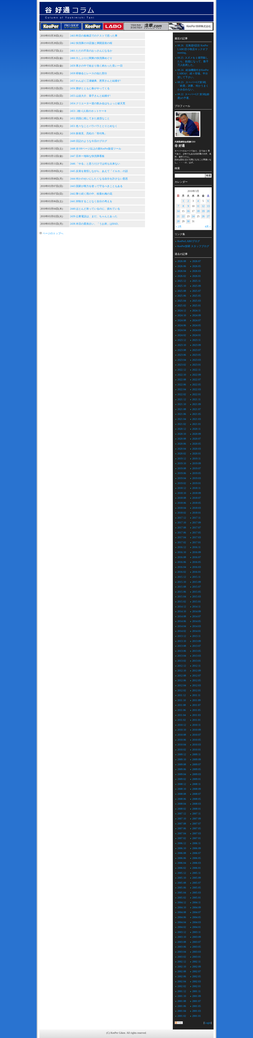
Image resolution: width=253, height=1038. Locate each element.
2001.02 (181, 1016)
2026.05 (196, 266)
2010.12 (181, 725)
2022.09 (196, 374)
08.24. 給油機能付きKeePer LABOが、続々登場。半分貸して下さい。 (193, 74)
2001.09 (196, 996)
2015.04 (181, 596)
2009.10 (181, 759)
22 (183, 216)
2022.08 (181, 379)
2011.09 (196, 700)
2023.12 (181, 340)
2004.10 (181, 907)
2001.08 (181, 1001)
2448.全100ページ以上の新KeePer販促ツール (95, 148)
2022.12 (181, 369)
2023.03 (196, 360)
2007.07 (196, 823)
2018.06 (181, 503)
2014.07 (196, 616)
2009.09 (196, 759)
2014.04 (181, 626)
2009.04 (181, 774)
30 (188, 221)
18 (198, 211)
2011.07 (196, 705)
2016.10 (181, 552)
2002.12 (181, 961)
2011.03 (196, 715)
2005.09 (196, 877)
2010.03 (196, 744)
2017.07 (196, 527)
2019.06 (181, 473)
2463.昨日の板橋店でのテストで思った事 (93, 35)
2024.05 (196, 325)
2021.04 (181, 419)
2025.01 (196, 305)
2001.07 (196, 1001)
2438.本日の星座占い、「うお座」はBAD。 (95, 223)
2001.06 (181, 1006)
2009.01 (196, 779)
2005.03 (196, 892)
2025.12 (181, 281)
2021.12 (181, 399)
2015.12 (181, 577)
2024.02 (181, 335)
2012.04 (181, 685)
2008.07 (196, 794)
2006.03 (196, 863)
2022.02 (181, 394)
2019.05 (196, 473)
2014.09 (196, 611)
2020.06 (181, 443)
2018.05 (196, 503)
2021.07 (196, 409)
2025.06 (181, 295)
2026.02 (181, 276)
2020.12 (181, 429)
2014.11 (196, 606)
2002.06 (181, 976)
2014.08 (181, 616)
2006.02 (181, 868)
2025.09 (196, 286)
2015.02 (181, 601)
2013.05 (196, 651)
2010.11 (196, 725)
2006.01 (196, 868)
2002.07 (196, 971)
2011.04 (181, 715)
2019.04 (181, 478)
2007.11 (196, 813)
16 (188, 211)
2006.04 (181, 863)
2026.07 (196, 261)
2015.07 (196, 586)
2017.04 (181, 537)
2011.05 (196, 710)
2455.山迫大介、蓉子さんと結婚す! (90, 95)
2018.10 (181, 493)
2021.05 (196, 414)
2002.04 (181, 981)
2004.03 (196, 922)
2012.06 (181, 680)
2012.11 (196, 665)
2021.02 (181, 424)
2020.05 (196, 443)
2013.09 (196, 641)
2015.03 (196, 596)
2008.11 (196, 784)
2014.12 (181, 606)
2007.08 (181, 823)
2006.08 (181, 853)
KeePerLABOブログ (188, 241)
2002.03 (196, 981)
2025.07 (196, 291)
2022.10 (181, 374)
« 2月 (179, 226)
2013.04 (181, 655)
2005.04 (181, 892)
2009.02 (181, 779)
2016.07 (196, 557)
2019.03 (196, 478)
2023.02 (181, 364)
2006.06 (181, 858)
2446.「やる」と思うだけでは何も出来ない (95, 163)
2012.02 (181, 690)
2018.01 (196, 512)
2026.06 (181, 266)
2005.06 (181, 887)
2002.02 (181, 986)
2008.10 (181, 789)
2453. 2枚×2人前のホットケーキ (88, 111)
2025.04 (181, 300)
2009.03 (196, 774)
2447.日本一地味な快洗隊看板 (87, 156)
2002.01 (196, 986)
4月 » (208, 226)
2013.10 (181, 641)
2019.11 (196, 458)
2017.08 (181, 527)
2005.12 (181, 873)
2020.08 (181, 438)
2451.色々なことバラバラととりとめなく (93, 126)
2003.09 (196, 937)
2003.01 (196, 956)
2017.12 (181, 517)
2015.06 (181, 591)
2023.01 (196, 364)
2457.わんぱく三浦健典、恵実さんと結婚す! (95, 80)
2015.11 (196, 577)
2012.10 (181, 670)
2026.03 (196, 271)
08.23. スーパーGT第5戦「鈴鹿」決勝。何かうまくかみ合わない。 (193, 86)
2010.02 (181, 749)
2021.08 (181, 409)
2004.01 (196, 927)
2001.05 (196, 1006)
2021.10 (181, 404)
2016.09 (196, 552)
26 (203, 216)
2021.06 (181, 414)
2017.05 (196, 532)
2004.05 (196, 917)
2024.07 (196, 320)
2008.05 (196, 799)
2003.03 (196, 951)
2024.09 (196, 315)
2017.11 (196, 517)
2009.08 (181, 764)
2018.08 (181, 498)
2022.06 (181, 384)
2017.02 (181, 542)
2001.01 (196, 1016)
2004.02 (181, 927)
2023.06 (181, 355)
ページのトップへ (52, 233)
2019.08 (181, 468)
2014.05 (196, 621)
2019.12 (181, 458)
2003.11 (196, 932)
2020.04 (181, 448)
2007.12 (181, 813)
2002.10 (181, 966)
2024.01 (196, 335)
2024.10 (181, 315)
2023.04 (181, 360)
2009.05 (196, 769)
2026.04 (181, 271)
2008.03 (196, 803)
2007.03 (196, 833)
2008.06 (181, 799)
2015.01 (196, 601)
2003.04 (181, 951)
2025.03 (196, 300)
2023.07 (196, 350)
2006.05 (196, 858)
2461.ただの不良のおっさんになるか (91, 50)
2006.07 (196, 853)
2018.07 (196, 498)
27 (208, 216)
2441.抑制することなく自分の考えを (91, 201)
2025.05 (196, 295)
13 (208, 206)
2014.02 (181, 631)
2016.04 (181, 567)
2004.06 (181, 917)
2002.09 (196, 966)
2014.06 (181, 621)
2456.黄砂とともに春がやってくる (90, 88)
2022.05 (196, 384)
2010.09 (196, 729)
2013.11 (196, 636)
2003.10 (181, 937)
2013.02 (181, 660)
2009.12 (181, 754)
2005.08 (181, 882)
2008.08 (181, 794)
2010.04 (181, 744)
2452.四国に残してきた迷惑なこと (90, 118)
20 (208, 211)
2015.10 (181, 582)
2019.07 (196, 468)
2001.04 (181, 1011)
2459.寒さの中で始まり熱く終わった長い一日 (96, 65)
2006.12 (181, 843)
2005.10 (181, 877)
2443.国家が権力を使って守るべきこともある (96, 186)
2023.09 (196, 345)
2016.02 (181, 572)
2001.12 (181, 991)
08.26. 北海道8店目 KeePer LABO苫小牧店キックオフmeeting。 (192, 49)
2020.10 (181, 434)
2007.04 (181, 833)
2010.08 (181, 734)
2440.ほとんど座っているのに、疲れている (95, 208)
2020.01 (196, 453)
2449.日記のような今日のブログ (88, 141)
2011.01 (196, 720)
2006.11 (196, 843)
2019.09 (196, 463)
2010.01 (196, 749)
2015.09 (196, 582)
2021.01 (196, 424)
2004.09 (196, 907)
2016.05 (196, 562)
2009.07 (196, 764)
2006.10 (181, 848)
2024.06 (181, 325)
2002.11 (196, 961)
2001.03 (196, 1011)
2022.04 (181, 389)
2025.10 (181, 286)
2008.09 (196, 789)
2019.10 (181, 463)
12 (203, 206)
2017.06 (181, 532)
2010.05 (196, 739)
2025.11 (196, 281)
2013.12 (181, 636)
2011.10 (181, 700)
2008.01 (196, 808)
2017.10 (181, 522)
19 (203, 211)
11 (198, 206)
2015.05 (196, 591)
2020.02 (181, 453)
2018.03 (196, 508)
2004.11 (196, 902)
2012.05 (196, 680)
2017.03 (196, 537)
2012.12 (181, 665)
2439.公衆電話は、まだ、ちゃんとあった (93, 216)
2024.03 (196, 330)
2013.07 (196, 646)
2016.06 (181, 562)
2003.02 (181, 956)
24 (193, 216)
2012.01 (196, 690)
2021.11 (196, 399)
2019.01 (196, 483)
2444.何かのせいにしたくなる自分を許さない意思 (99, 178)
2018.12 (181, 488)
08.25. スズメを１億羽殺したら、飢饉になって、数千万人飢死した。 (193, 61)
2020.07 (196, 438)
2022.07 (196, 379)
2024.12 (181, 310)
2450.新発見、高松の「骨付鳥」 (88, 133)
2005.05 (196, 887)
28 (178, 221)
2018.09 (196, 493)
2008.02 (181, 808)
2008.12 (181, 784)
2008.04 (181, 803)
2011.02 (181, 720)
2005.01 (196, 897)
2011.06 (181, 710)
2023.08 (181, 350)
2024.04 (181, 330)
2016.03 (196, 567)
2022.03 (196, 389)
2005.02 (181, 897)
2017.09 (196, 522)
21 (178, 216)
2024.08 (181, 320)
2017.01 (196, 542)
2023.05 (196, 355)
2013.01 (196, 660)
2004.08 (181, 912)
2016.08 (181, 557)
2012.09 (196, 670)
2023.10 (181, 345)
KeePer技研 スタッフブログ (193, 246)
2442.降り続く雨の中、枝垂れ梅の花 (91, 193)
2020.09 (196, 434)
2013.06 (181, 651)
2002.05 (196, 976)
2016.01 (196, 572)
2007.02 (181, 838)
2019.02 (181, 483)
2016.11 (196, 547)
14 (178, 211)
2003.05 (196, 946)
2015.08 (181, 586)
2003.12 (181, 932)
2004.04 (181, 922)
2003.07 (196, 942)
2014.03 (196, 626)
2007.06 (181, 828)
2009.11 (196, 754)
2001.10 (181, 996)
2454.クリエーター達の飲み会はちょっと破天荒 (97, 103)
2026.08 (181, 261)
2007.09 (196, 818)
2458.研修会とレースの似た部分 (88, 73)
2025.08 (181, 291)
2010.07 (196, 734)
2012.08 (181, 675)
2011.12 (181, 695)
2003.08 (181, 942)
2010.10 (181, 729)
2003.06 (181, 946)
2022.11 (196, 369)
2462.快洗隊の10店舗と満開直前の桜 (91, 43)
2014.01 (196, 631)
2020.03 (196, 448)
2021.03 (196, 419)
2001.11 (196, 991)
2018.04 (181, 508)
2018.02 (181, 512)
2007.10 (181, 818)
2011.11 (196, 695)
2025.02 (181, 305)
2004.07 (196, 912)
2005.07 (196, 882)
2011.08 (181, 705)
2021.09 (196, 404)
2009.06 (181, 769)
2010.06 (181, 739)
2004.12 (181, 902)
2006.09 (196, 848)
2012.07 (196, 675)
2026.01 (196, 276)
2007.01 (196, 838)
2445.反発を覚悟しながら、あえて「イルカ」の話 (99, 171)
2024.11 (196, 310)
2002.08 (181, 971)
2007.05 (196, 828)
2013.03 (196, 655)
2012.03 (196, 685)
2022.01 (196, 394)
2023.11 (196, 340)
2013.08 (181, 646)
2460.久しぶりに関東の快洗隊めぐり (91, 58)
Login (207, 1022)
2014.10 (181, 611)
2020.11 (196, 429)
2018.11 (196, 488)
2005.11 (196, 873)
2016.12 (181, 547)
